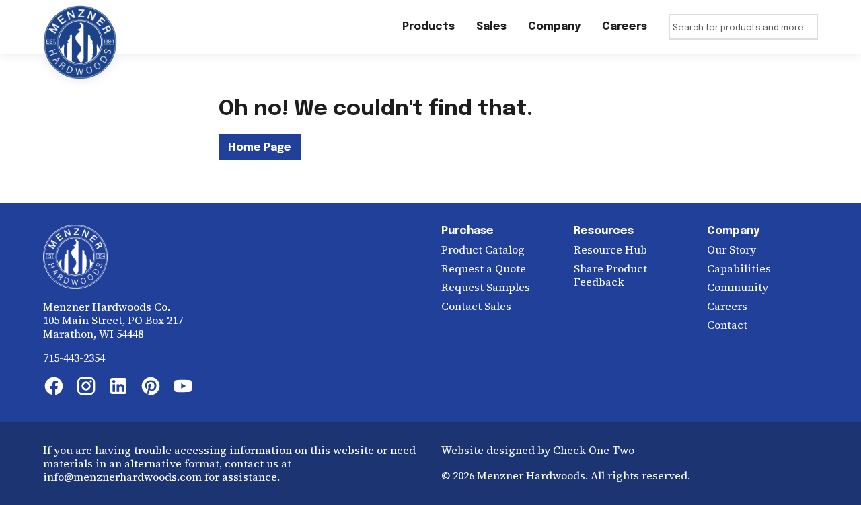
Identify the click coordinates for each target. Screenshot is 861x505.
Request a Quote (483, 268)
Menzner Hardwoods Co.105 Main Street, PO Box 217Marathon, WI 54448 (113, 320)
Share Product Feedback (610, 275)
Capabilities (739, 268)
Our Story (731, 249)
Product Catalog (483, 249)
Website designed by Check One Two (537, 450)
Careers (727, 306)
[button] (491, 26)
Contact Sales (476, 306)
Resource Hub (610, 249)
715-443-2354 (74, 357)
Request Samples (485, 287)
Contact (727, 325)
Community (737, 287)
